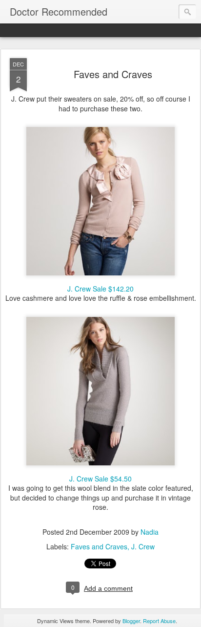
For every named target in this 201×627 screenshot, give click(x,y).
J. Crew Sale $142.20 (100, 288)
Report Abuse (159, 621)
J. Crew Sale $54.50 (100, 478)
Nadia (150, 532)
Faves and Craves (113, 74)
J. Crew (143, 546)
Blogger (131, 621)
